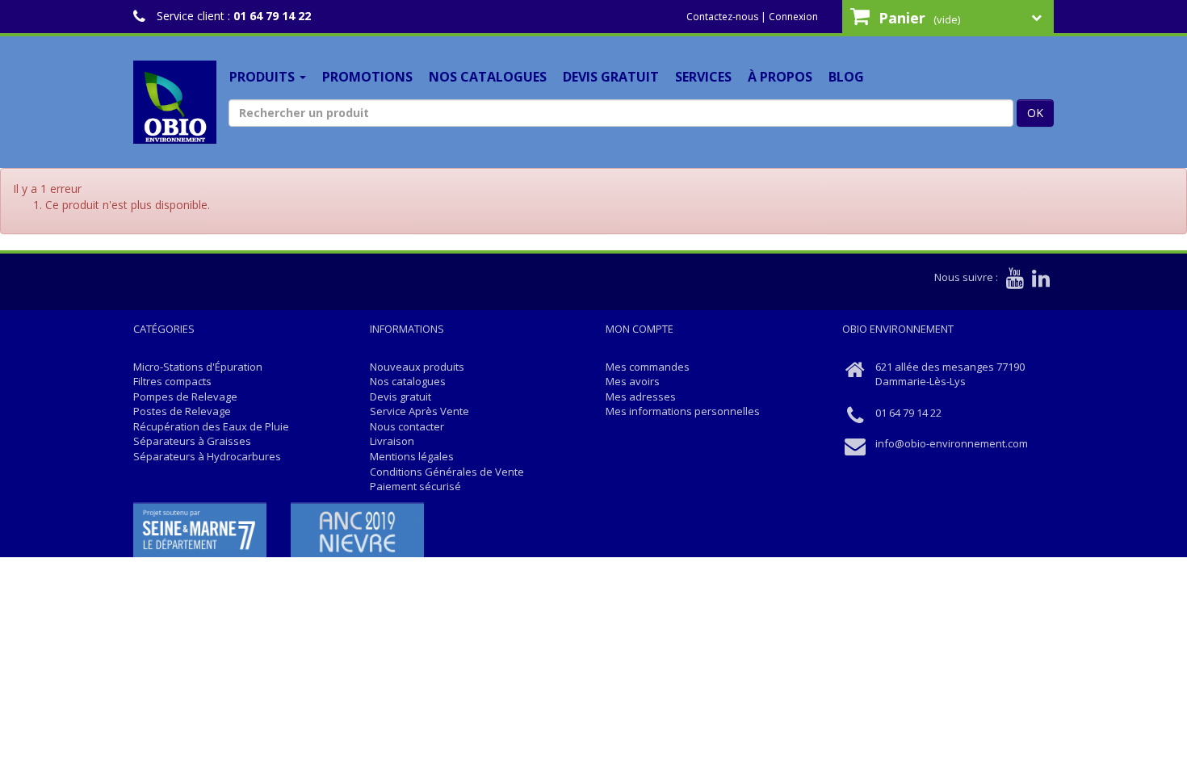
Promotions (367, 77)
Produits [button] (263, 77)
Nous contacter (407, 426)
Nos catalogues (488, 77)
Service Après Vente (419, 411)
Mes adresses (641, 396)
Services (703, 77)
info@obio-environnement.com (951, 443)
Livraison (392, 441)
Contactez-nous (722, 16)
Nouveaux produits (417, 366)
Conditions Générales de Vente (447, 471)
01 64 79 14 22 (272, 15)
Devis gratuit (611, 77)
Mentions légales (412, 456)
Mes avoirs (633, 381)
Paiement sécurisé (415, 486)
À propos (780, 77)
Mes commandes (648, 366)
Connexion (793, 16)
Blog (846, 77)
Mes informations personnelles (683, 411)
